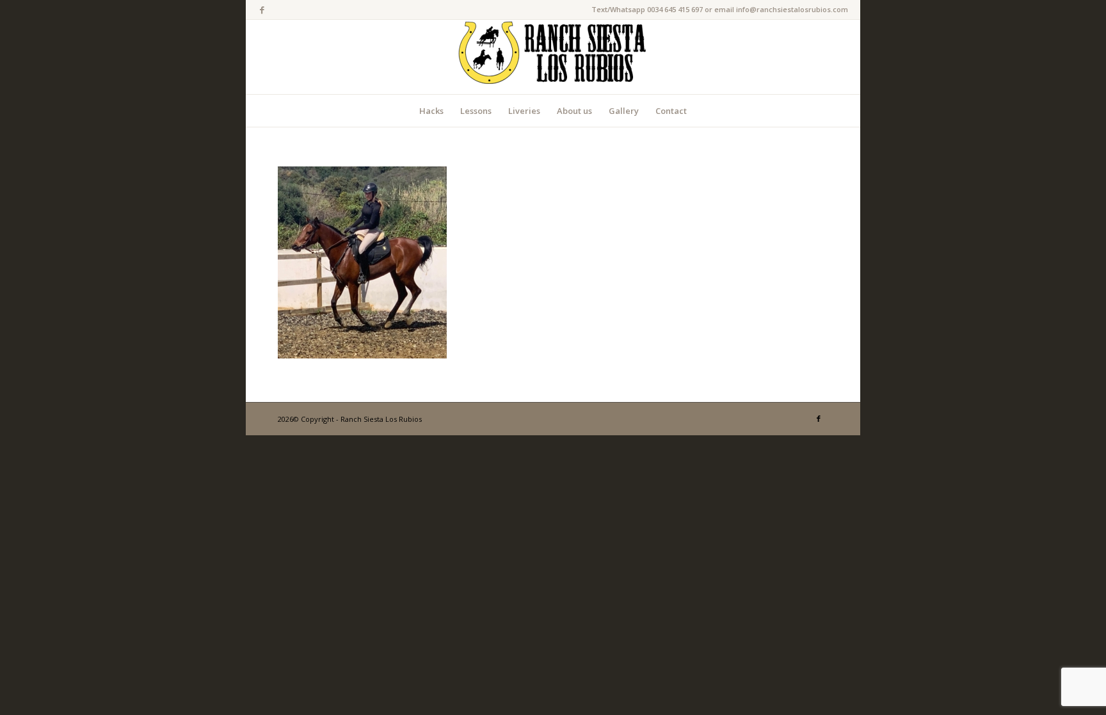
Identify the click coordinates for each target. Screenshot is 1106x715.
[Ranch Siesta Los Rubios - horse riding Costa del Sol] (553, 57)
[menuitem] (431, 111)
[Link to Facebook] (261, 9)
